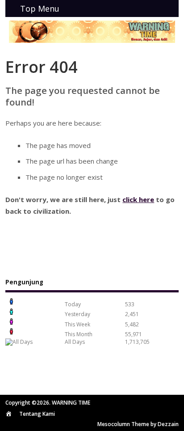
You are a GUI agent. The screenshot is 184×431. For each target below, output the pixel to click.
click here (138, 199)
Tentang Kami (37, 414)
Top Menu (39, 8)
